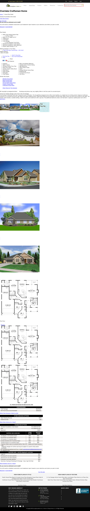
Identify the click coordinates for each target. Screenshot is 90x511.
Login (81, 1)
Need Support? (16, 1)
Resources (52, 5)
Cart (66, 1)
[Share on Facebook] (3, 60)
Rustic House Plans (7, 81)
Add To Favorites (16, 55)
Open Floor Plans (52, 480)
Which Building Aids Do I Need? (8, 463)
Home (25, 5)
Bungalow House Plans (32, 477)
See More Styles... (22, 485)
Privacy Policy (65, 499)
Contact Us (60, 5)
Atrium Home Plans (59, 477)
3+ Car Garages (51, 477)
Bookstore (64, 491)
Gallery (45, 5)
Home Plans (32, 5)
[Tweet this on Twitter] (5, 60)
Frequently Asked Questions (66, 494)
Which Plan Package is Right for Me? (9, 413)
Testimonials (65, 496)
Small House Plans (61, 480)
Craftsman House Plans (8, 85)
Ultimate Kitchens (80, 480)
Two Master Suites (70, 480)
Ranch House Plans (7, 80)
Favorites (70, 1)
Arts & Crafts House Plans (9, 82)
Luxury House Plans (28, 480)
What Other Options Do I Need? (8, 422)
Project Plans (65, 492)
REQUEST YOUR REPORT (6, 27)
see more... (2, 99)
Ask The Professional (17, 56)
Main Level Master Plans (71, 477)
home (1, 14)
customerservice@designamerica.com (32, 449)
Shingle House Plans (8, 78)
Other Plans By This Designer (10, 88)
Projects (39, 5)
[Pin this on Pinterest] (26, 29)
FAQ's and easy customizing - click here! (13, 50)
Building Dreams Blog (67, 490)
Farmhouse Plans (18, 480)
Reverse (3, 325)
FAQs (4, 57)
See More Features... (67, 485)
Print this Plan (6, 56)
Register (76, 1)
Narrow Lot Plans (81, 477)
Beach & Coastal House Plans (19, 477)
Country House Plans (8, 84)
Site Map (64, 498)
